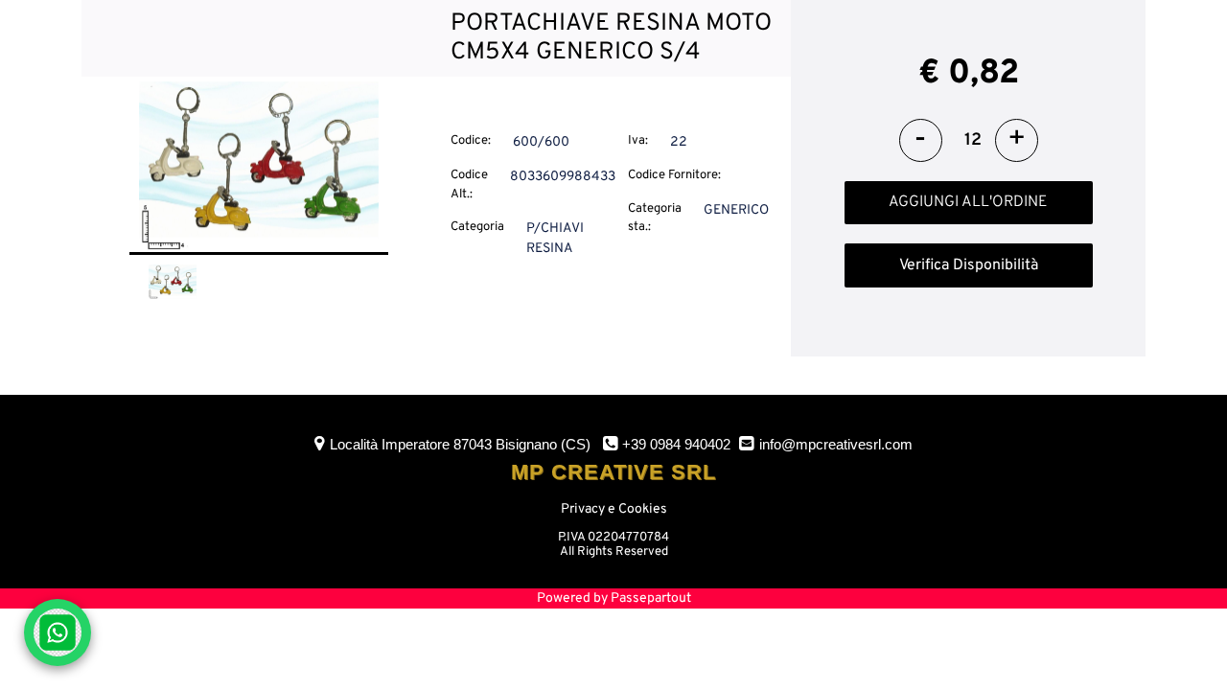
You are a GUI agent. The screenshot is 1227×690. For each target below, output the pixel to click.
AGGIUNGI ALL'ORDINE (968, 202)
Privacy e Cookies (614, 509)
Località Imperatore (460, 444)
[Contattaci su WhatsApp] (57, 632)
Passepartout (651, 598)
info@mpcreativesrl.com (836, 444)
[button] (259, 167)
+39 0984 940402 (676, 444)
